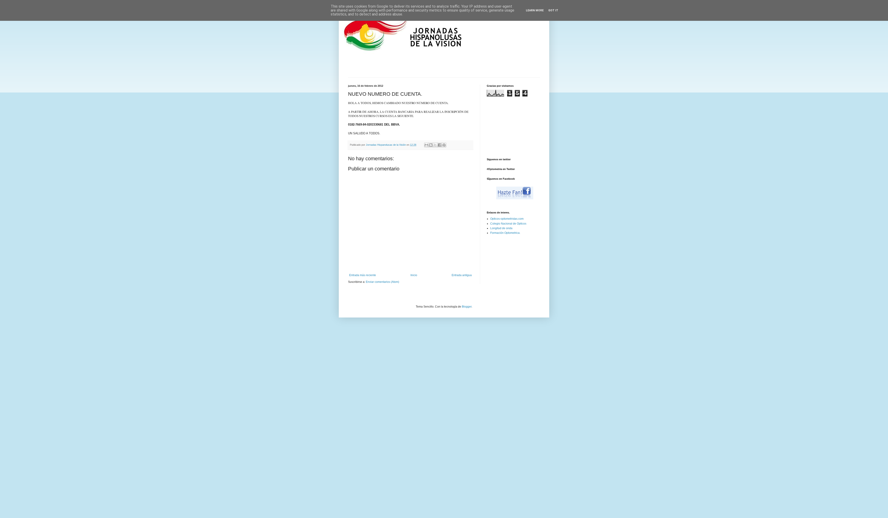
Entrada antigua (462, 275)
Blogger (467, 306)
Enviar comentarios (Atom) (382, 282)
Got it (553, 10)
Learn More (535, 10)
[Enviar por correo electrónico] (426, 145)
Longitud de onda (501, 228)
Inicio (413, 275)
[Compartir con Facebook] (439, 145)
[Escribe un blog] (431, 145)
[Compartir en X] (435, 145)
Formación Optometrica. (505, 232)
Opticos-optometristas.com (507, 218)
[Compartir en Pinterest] (444, 145)
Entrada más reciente (362, 275)
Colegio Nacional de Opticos (508, 223)
